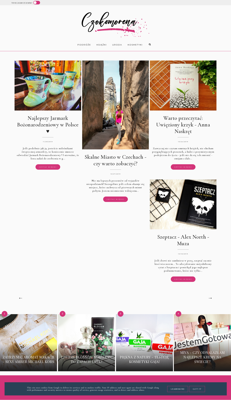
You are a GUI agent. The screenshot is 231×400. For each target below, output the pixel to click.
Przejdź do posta (28, 367)
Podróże (84, 44)
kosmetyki (135, 44)
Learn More (177, 389)
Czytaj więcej (48, 167)
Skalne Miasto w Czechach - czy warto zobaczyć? (115, 160)
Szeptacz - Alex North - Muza (183, 240)
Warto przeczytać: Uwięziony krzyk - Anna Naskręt (183, 125)
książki (102, 44)
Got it (197, 389)
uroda (117, 44)
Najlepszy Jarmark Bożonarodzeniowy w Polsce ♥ (48, 125)
